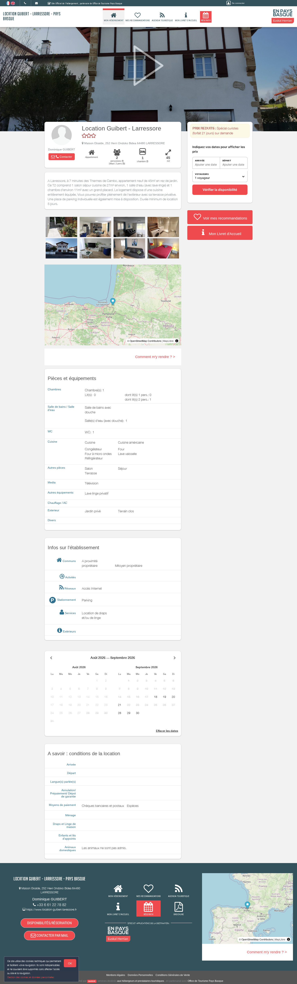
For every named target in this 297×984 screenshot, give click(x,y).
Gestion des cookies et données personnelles (30, 977)
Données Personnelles (140, 975)
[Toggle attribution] (176, 340)
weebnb (91, 981)
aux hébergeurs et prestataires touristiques (140, 981)
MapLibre (168, 340)
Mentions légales (115, 975)
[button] (61, 156)
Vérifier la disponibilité (220, 190)
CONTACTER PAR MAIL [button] (52, 935)
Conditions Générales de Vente (173, 975)
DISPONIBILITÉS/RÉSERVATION (49, 923)
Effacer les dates (167, 730)
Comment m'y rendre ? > (155, 357)
